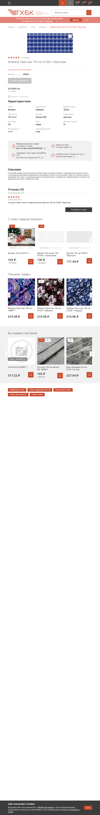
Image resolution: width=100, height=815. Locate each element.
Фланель (11, 110)
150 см (66, 110)
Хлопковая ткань (63, 390)
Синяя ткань (37, 394)
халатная (67, 117)
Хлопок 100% (41, 117)
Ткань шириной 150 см (39, 390)
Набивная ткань (17, 390)
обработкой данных (46, 807)
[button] (7, 239)
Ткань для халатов (18, 394)
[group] (21, 243)
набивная (40, 110)
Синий (38, 124)
